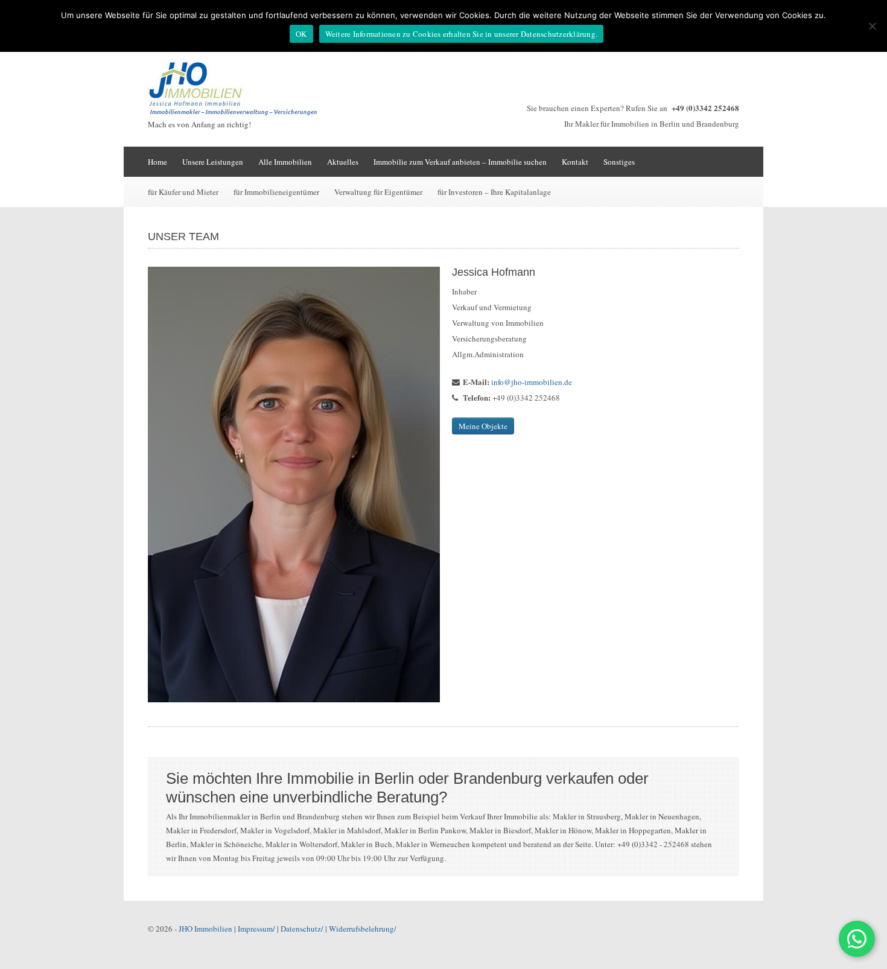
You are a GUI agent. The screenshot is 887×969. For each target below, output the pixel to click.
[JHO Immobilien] (238, 114)
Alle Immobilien (285, 161)
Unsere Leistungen (212, 161)
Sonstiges (619, 161)
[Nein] (872, 26)
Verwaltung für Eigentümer (378, 191)
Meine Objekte (483, 426)
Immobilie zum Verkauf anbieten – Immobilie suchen (460, 161)
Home (157, 161)
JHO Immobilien (205, 928)
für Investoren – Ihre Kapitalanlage (494, 191)
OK (301, 33)
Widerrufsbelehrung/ (362, 928)
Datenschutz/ (302, 928)
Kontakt (575, 161)
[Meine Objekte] (294, 484)
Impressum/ (256, 928)
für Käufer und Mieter (183, 191)
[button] (857, 939)
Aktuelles (342, 161)
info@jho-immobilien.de (531, 381)
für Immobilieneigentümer (276, 191)
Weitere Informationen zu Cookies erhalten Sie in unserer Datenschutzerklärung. (461, 33)
